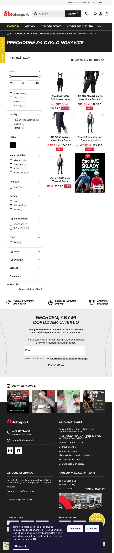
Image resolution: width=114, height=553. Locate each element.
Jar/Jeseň (20, 205)
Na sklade (20, 93)
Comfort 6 (20, 164)
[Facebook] (18, 450)
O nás (10, 495)
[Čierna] (13, 144)
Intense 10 (20, 168)
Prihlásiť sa (56, 365)
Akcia (18, 97)
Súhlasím (92, 528)
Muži (17, 187)
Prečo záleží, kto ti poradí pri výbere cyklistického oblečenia (76, 430)
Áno (17, 242)
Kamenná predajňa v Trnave (20, 491)
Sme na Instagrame (24, 386)
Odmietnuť (75, 528)
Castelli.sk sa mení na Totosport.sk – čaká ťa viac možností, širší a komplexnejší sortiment (29, 481)
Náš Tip (19, 105)
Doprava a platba (67, 447)
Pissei (18, 128)
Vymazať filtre (13, 284)
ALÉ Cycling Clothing (26, 120)
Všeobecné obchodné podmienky (75, 455)
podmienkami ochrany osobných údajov (69, 358)
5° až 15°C (20, 224)
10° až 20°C (21, 228)
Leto (17, 201)
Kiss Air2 (19, 160)
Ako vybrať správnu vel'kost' (21, 499)
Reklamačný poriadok (69, 459)
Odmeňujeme (104, 301)
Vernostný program (68, 451)
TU (34, 539)
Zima (17, 209)
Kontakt (11, 487)
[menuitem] (13, 26)
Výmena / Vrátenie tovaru (71, 442)
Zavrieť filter (20, 57)
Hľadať (73, 14)
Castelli (19, 124)
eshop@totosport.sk (23, 440)
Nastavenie (21, 546)
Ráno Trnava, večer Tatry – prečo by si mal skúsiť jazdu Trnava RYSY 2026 (80, 437)
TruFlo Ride (21, 172)
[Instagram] (10, 450)
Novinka (19, 101)
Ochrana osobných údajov (71, 464)
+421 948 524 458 (87, 13)
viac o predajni (95, 489)
